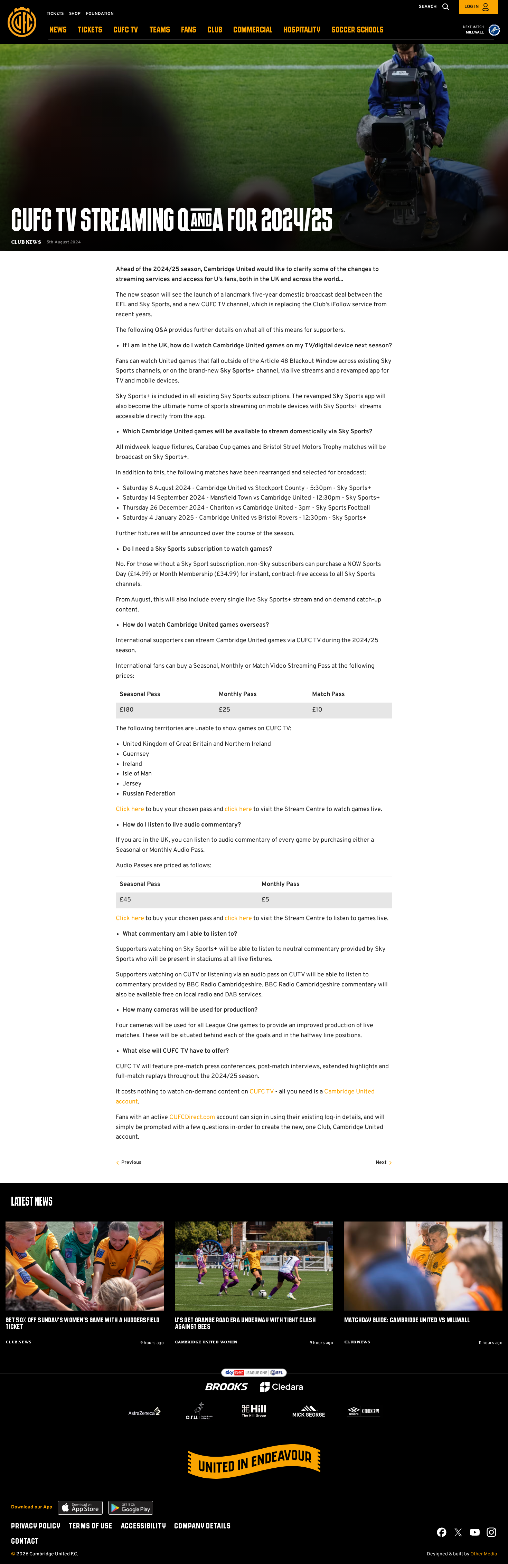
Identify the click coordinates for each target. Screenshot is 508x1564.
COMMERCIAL (253, 30)
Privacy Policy (35, 1526)
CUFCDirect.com (192, 1117)
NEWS (58, 30)
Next (381, 1163)
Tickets (55, 14)
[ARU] (199, 1411)
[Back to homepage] (22, 22)
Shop (75, 14)
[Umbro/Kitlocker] (363, 1411)
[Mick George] (309, 1411)
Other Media (483, 1554)
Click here (130, 809)
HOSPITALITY (302, 30)
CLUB (214, 30)
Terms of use (90, 1526)
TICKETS (90, 30)
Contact (25, 1541)
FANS (188, 30)
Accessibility (143, 1526)
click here (238, 809)
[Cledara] (281, 1387)
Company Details (202, 1526)
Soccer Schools (357, 30)
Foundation (100, 14)
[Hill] (254, 1410)
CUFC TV (125, 30)
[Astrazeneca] (144, 1411)
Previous (131, 1163)
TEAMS (159, 30)
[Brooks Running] (226, 1386)
